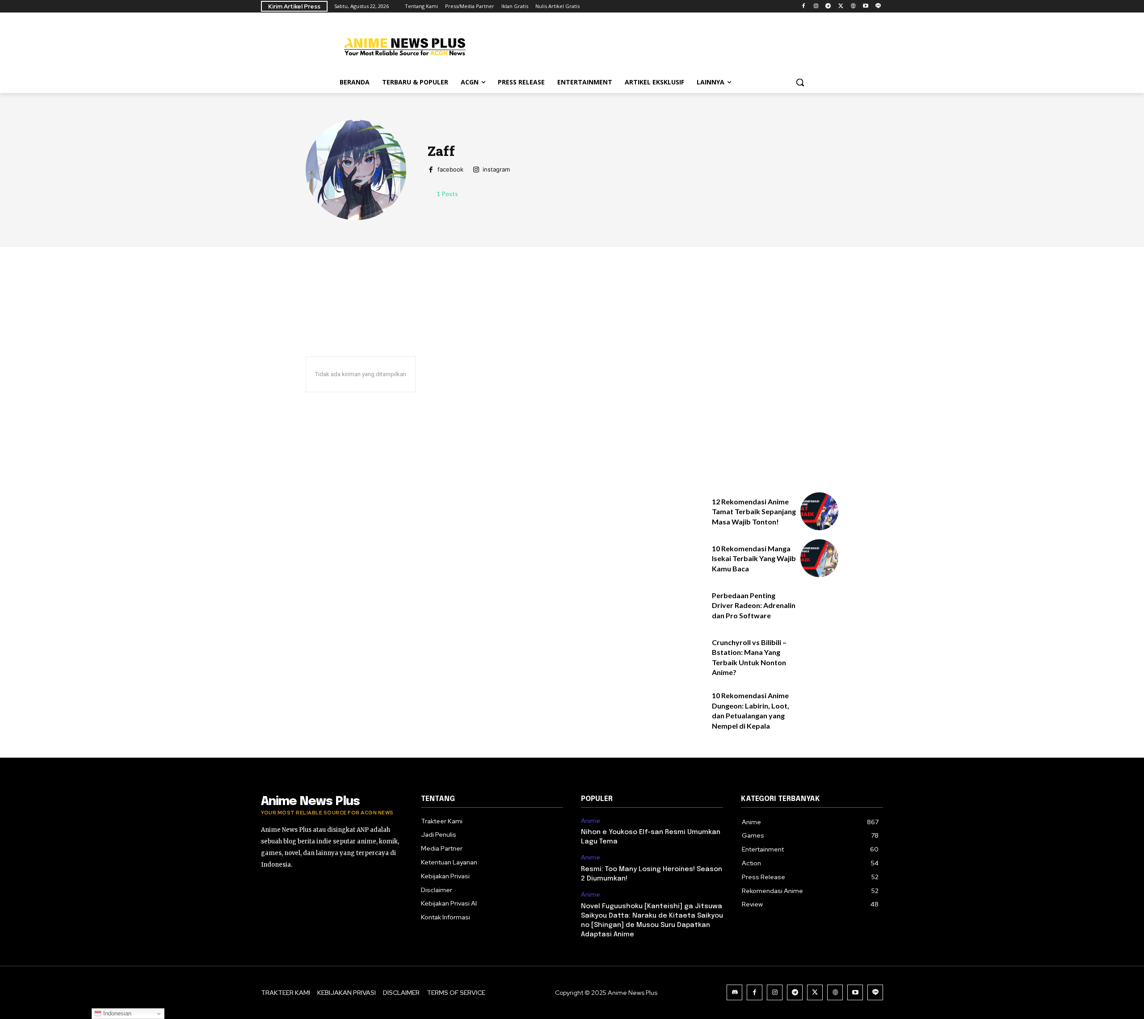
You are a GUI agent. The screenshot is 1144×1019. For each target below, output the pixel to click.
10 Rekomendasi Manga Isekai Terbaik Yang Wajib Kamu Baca (754, 558)
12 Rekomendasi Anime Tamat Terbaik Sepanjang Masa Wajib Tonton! (754, 511)
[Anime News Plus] (404, 46)
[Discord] (734, 992)
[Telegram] (828, 6)
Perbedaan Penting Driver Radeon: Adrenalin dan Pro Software (753, 605)
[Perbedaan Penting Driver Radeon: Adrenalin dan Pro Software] (819, 605)
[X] (841, 6)
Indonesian (116, 1013)
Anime (590, 821)
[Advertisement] (639, 45)
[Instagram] (816, 6)
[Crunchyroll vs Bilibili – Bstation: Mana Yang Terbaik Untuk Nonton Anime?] (819, 652)
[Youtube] (865, 6)
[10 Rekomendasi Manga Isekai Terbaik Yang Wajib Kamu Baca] (819, 558)
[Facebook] (803, 6)
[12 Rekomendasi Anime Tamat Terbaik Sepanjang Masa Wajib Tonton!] (819, 511)
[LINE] (878, 6)
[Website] (853, 6)
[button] (800, 82)
